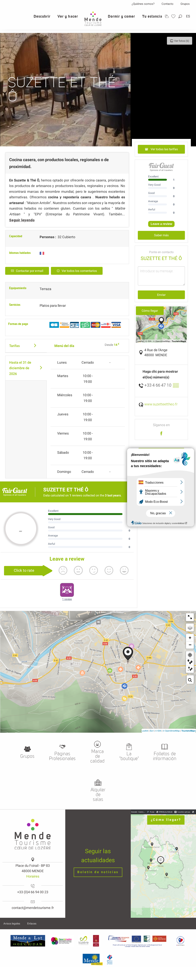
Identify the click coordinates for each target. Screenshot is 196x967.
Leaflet (145, 730)
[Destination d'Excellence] (180, 940)
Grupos (185, 4)
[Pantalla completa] (189, 617)
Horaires (32, 876)
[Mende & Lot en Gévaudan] (28, 940)
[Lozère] (83, 940)
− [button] (190, 644)
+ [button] (190, 637)
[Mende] (92, 959)
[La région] (137, 940)
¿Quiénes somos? (143, 4)
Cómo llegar (150, 310)
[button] (180, 16)
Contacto (167, 4)
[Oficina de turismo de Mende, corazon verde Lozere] (93, 18)
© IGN (158, 730)
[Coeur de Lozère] (61, 940)
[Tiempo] (167, 16)
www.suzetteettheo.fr (161, 404)
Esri (152, 730)
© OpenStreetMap (171, 730)
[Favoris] (174, 16)
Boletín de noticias (98, 872)
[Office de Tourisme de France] (109, 959)
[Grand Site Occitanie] (96, 940)
